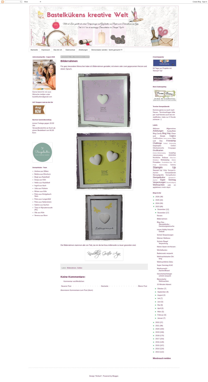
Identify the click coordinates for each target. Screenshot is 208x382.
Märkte (174, 160)
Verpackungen (159, 182)
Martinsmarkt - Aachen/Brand (163, 269)
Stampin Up (164, 167)
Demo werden (167, 138)
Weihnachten (159, 185)
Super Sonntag (168, 180)
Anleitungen (83, 50)
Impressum (45, 50)
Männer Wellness (163, 238)
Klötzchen (173, 157)
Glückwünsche (158, 148)
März (159, 312)
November (161, 213)
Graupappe (172, 148)
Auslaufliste (171, 131)
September (161, 292)
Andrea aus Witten (41, 171)
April (159, 308)
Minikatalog (165, 160)
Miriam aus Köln (40, 191)
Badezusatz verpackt (165, 253)
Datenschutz (70, 50)
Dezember (161, 209)
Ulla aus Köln (39, 212)
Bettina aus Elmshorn (42, 174)
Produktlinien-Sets (167, 162)
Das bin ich (58, 50)
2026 (158, 197)
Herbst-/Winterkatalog (159, 153)
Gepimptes (157, 146)
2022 (158, 322)
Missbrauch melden (162, 358)
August (160, 295)
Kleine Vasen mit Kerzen (166, 247)
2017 (158, 339)
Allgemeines (171, 128)
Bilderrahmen (71, 268)
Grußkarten (158, 150)
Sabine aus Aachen (41, 205)
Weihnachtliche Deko (165, 262)
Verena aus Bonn (41, 215)
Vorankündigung (171, 182)
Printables (156, 162)
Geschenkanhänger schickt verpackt (164, 275)
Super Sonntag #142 (165, 265)
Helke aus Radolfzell (42, 183)
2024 (158, 203)
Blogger (115, 376)
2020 (158, 329)
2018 (158, 335)
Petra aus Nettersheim (43, 202)
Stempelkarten (171, 175)
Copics (172, 136)
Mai (159, 305)
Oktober (160, 289)
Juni (159, 302)
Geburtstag (172, 143)
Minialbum (156, 160)
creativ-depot (165, 187)
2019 (158, 332)
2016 (158, 342)
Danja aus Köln (40, 180)
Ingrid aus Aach (40, 185)
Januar (160, 318)
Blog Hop (166, 133)
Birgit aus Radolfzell (41, 177)
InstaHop (172, 153)
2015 (158, 345)
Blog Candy (157, 133)
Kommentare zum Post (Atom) (81, 290)
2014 (158, 349)
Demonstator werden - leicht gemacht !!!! (106, 50)
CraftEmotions (158, 138)
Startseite (34, 50)
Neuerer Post (66, 286)
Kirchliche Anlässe (160, 158)
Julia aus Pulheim (41, 188)
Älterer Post (142, 286)
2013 (158, 352)
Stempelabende (170, 173)
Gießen (79, 268)
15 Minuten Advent (164, 284)
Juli (158, 298)
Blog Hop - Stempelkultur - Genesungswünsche (165, 224)
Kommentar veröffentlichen (74, 281)
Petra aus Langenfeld (42, 199)
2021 (158, 326)
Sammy (173, 165)
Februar (160, 315)
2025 (158, 200)
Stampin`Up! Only (160, 170)
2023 (158, 206)
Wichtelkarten (162, 250)
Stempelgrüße (158, 175)
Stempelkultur (159, 177)
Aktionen (156, 128)
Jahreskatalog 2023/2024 (164, 155)
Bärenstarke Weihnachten (163, 280)
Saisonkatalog (163, 165)
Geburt (165, 143)
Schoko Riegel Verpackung (162, 242)
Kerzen (159, 215)
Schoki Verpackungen (165, 235)
